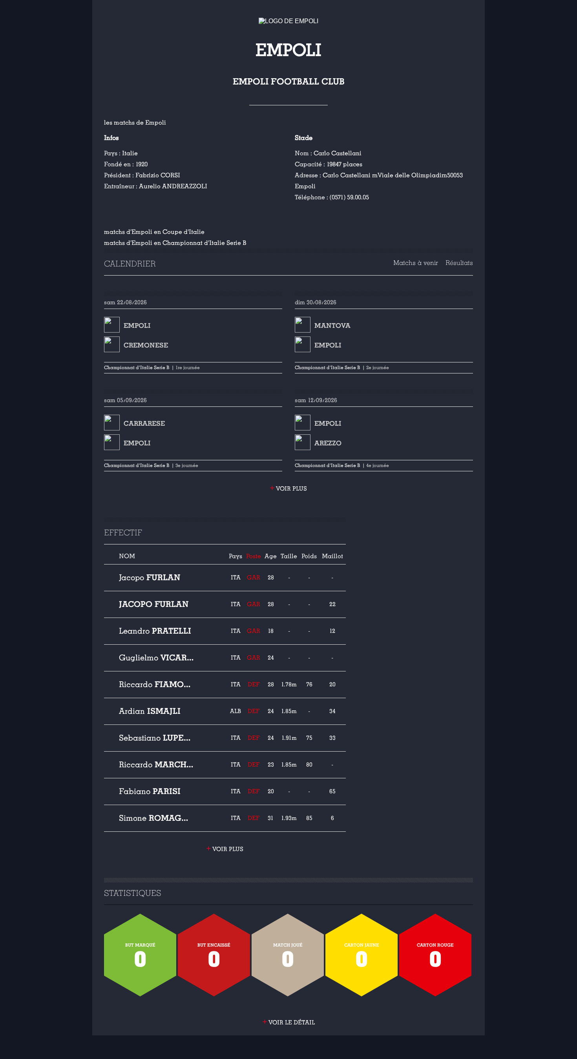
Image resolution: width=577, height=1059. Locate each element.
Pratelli (155, 631)
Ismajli (150, 711)
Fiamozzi (156, 684)
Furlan (150, 577)
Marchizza (156, 764)
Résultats (459, 263)
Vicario (156, 658)
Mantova (332, 326)
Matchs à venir (415, 263)
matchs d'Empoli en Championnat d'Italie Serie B (175, 243)
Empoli (137, 326)
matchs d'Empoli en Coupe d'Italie (154, 232)
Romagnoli (156, 818)
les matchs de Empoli (135, 123)
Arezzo (327, 443)
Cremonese (146, 345)
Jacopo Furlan (154, 604)
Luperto (156, 738)
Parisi (150, 791)
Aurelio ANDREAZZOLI (173, 186)
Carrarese (144, 423)
